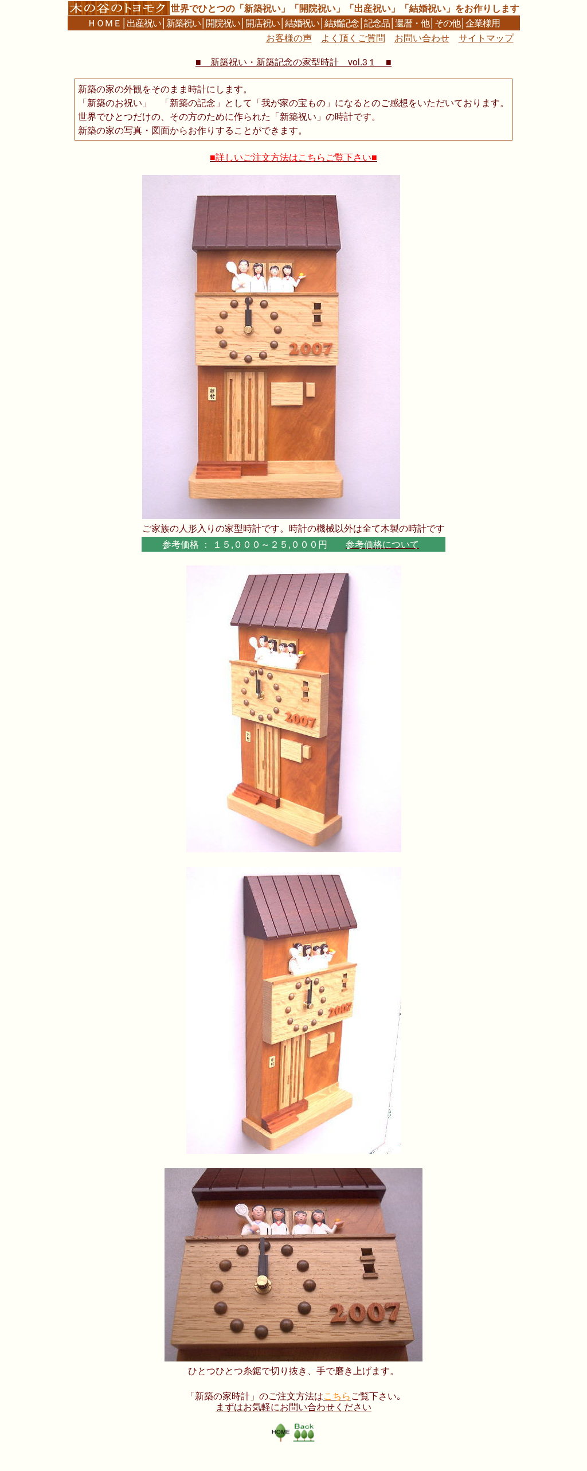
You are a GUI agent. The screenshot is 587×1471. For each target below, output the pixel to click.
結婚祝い (302, 22)
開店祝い (262, 22)
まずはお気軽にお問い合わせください (293, 1406)
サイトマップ (486, 37)
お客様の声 (289, 37)
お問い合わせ (421, 37)
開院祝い (223, 22)
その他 (447, 22)
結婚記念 (341, 22)
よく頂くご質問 (353, 37)
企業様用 (482, 22)
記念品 (377, 22)
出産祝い (144, 22)
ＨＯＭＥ (104, 22)
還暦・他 (412, 22)
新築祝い (183, 22)
